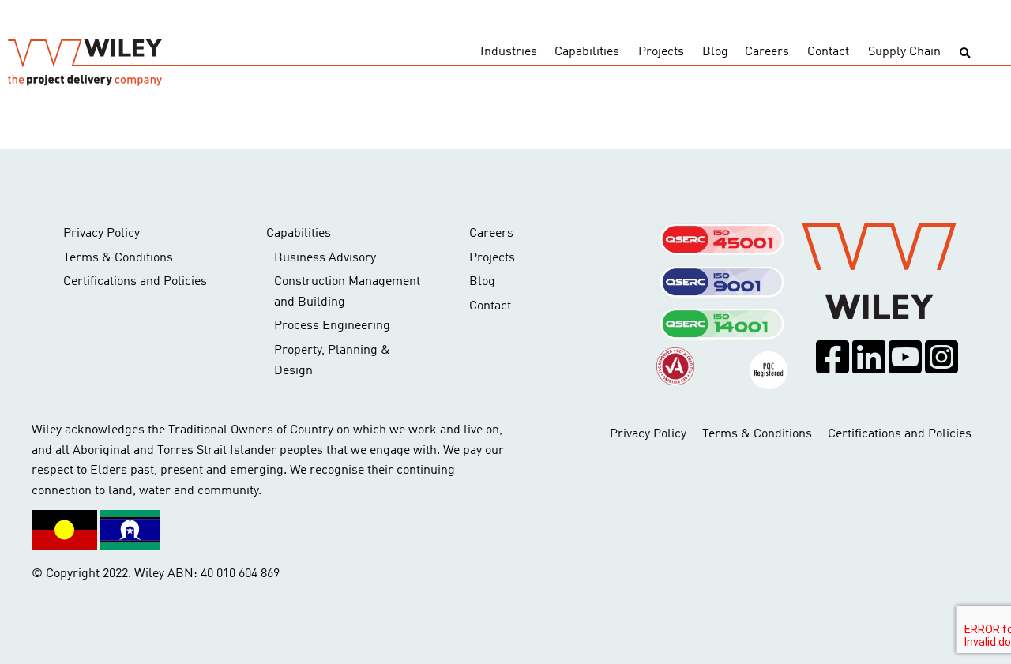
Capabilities (586, 52)
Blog (715, 52)
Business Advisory (325, 258)
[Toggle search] (964, 53)
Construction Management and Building (347, 292)
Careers (767, 52)
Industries (508, 52)
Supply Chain (904, 52)
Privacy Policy (101, 233)
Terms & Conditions (118, 258)
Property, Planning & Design (332, 360)
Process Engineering (332, 326)
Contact (828, 52)
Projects (661, 52)
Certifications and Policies (135, 282)
